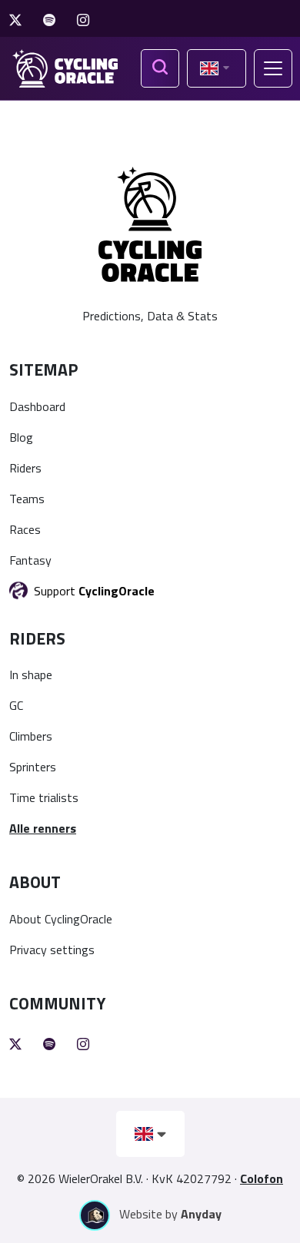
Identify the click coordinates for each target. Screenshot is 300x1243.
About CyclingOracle (60, 919)
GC (16, 705)
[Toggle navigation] (273, 68)
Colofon (261, 1178)
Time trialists (43, 797)
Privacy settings (52, 949)
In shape (30, 674)
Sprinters (32, 766)
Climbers (30, 736)
